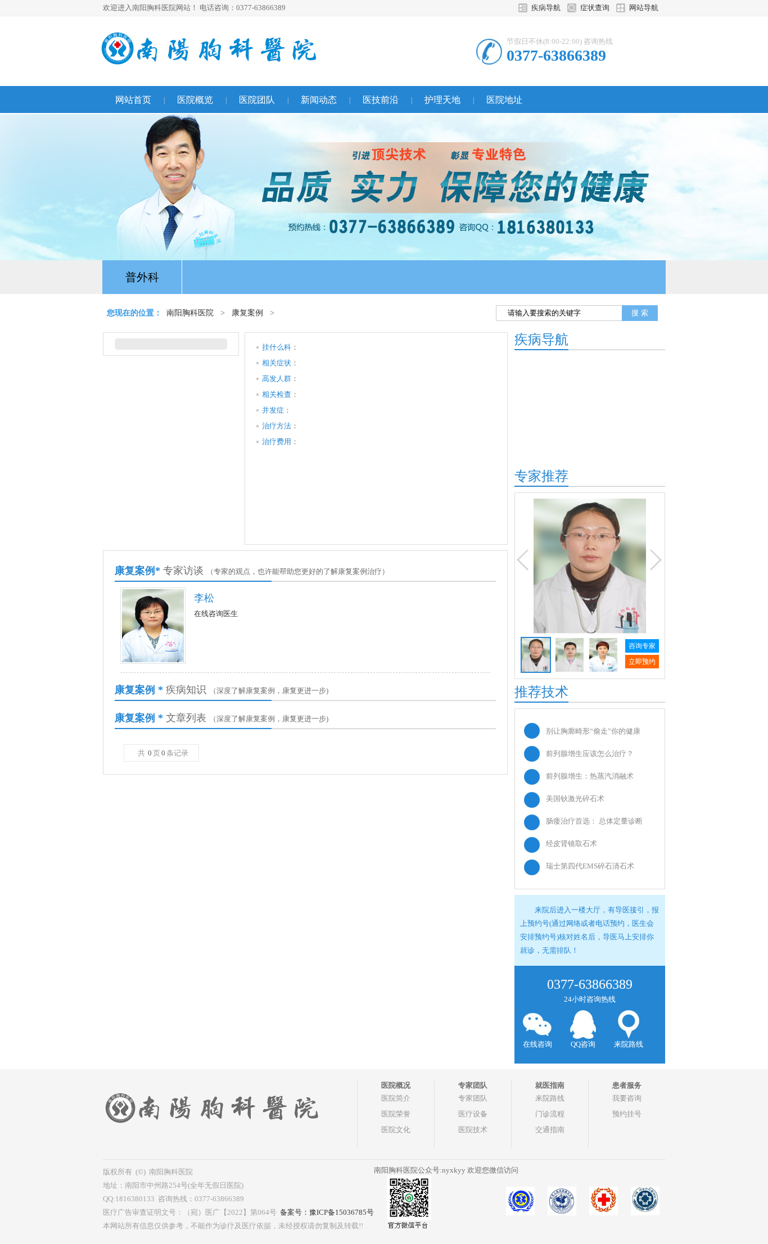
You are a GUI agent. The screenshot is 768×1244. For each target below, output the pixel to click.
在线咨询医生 (216, 613)
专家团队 (472, 1098)
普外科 (142, 277)
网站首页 (133, 100)
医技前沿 (381, 100)
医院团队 (257, 100)
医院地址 (504, 100)
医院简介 (395, 1098)
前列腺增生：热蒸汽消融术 (590, 776)
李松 (204, 598)
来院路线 (628, 1044)
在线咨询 (537, 1044)
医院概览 (195, 100)
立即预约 (642, 662)
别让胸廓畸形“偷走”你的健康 (593, 731)
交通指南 (549, 1129)
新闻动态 (319, 100)
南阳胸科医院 (190, 313)
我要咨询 (626, 1098)
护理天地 (442, 100)
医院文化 (395, 1129)
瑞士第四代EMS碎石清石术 (590, 866)
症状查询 (594, 7)
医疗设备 (472, 1114)
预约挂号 (626, 1114)
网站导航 (643, 7)
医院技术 (472, 1129)
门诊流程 (549, 1114)
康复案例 (247, 313)
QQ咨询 (583, 1044)
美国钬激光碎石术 (575, 798)
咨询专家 (642, 646)
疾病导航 (546, 7)
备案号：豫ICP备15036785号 (327, 1212)
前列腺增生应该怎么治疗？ (590, 753)
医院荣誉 (395, 1114)
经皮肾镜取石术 (571, 843)
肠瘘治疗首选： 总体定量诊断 (594, 821)
